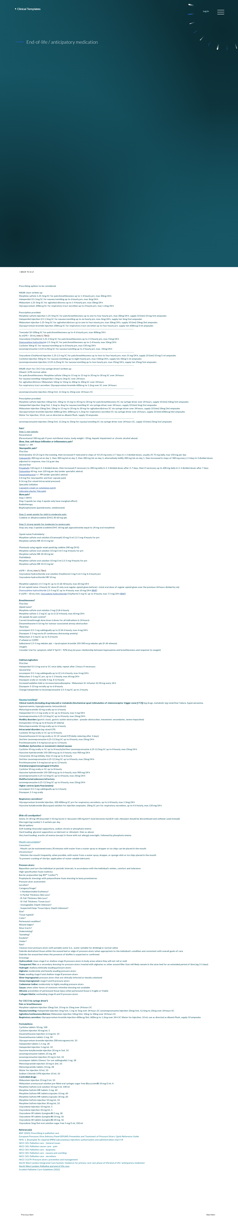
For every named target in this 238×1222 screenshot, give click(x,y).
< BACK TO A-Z (26, 272)
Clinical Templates (29, 9)
